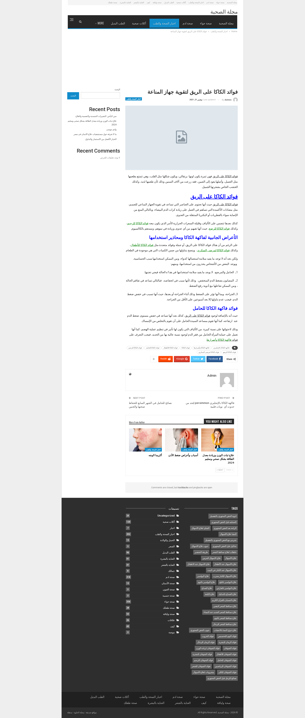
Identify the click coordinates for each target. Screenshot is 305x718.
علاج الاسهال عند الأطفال (225, 564)
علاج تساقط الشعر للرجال (224, 624)
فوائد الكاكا (186, 348)
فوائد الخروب (208, 636)
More (101, 23)
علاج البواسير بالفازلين (226, 588)
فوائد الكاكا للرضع (229, 352)
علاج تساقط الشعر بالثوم (225, 618)
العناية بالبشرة (125, 2)
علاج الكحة (209, 594)
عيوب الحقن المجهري (200, 630)
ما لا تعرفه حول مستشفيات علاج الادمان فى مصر (95, 134)
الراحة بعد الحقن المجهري (225, 528)
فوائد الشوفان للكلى (227, 672)
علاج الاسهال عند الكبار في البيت (221, 570)
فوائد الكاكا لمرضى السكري (209, 352)
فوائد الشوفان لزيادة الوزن (208, 648)
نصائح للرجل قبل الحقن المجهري (221, 678)
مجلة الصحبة (232, 2)
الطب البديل (169, 2)
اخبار (172, 528)
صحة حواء (220, 2)
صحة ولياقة (157, 2)
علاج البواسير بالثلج (227, 582)
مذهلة (69, 712)
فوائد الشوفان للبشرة (202, 654)
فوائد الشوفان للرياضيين (225, 666)
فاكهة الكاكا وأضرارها (201, 348)
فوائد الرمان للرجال (205, 642)
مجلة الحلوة (79, 712)
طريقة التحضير (201, 552)
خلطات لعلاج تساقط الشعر (224, 552)
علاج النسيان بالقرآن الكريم (224, 600)
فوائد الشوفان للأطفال (226, 654)
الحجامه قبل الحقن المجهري (223, 522)
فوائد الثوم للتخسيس (227, 636)
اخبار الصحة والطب (196, 2)
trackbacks (183, 487)
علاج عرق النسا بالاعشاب (225, 630)
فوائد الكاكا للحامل (152, 348)
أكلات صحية (181, 2)
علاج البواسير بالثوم (206, 582)
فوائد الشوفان (230, 648)
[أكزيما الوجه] (145, 439)
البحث (117, 89)
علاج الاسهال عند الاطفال (198, 564)
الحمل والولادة (167, 540)
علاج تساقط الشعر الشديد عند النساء (220, 612)
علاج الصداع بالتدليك (227, 594)
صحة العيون (169, 589)
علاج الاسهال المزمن (211, 558)
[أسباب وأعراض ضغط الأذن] (181, 439)
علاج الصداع (207, 588)
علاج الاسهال (230, 558)
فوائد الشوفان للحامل (226, 660)
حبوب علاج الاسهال (200, 546)
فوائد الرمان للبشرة (227, 642)
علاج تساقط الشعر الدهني (224, 606)
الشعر (172, 546)
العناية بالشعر (139, 2)
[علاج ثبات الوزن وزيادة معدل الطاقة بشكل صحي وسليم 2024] (217, 439)
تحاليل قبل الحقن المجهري (224, 546)
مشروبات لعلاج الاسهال (203, 672)
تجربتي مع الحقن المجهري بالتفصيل (220, 540)
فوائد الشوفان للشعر (201, 666)
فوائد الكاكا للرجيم (135, 348)
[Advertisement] (152, 60)
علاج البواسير (203, 576)
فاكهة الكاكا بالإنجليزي (221, 348)
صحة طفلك (112, 2)
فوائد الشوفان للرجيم (203, 660)
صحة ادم (210, 2)
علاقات (171, 620)
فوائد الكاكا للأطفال (170, 348)
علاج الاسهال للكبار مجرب (224, 576)
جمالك (171, 570)
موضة (172, 632)
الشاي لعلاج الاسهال (200, 528)
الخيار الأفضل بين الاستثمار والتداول (100, 139)
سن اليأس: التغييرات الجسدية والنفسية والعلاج (96, 116)
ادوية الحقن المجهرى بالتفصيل (223, 516)
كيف (148, 2)
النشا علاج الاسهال (228, 534)
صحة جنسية (169, 595)
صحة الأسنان (168, 583)
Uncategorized (166, 515)
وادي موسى (111, 129)
